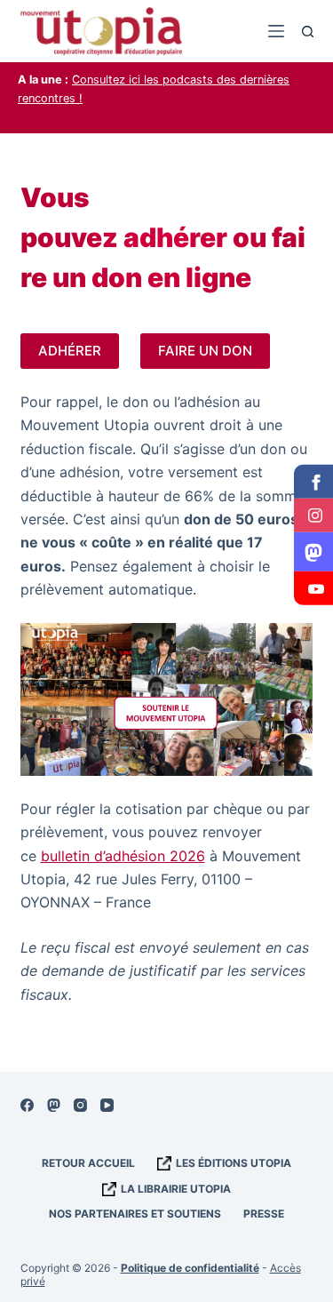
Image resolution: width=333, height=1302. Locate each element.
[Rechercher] (307, 31)
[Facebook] (27, 1105)
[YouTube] (107, 1105)
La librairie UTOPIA (176, 1188)
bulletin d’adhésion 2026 (123, 856)
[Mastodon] (53, 1105)
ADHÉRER (69, 350)
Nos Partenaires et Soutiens (135, 1213)
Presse (263, 1213)
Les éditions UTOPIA (233, 1163)
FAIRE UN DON (205, 350)
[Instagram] (80, 1105)
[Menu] (276, 31)
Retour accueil (88, 1163)
